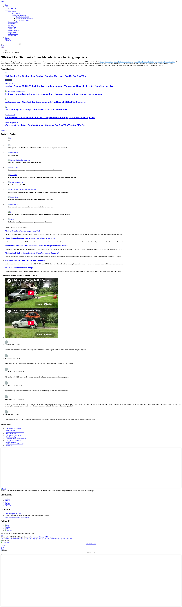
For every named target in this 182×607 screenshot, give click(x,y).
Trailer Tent (11, 29)
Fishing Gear (12, 35)
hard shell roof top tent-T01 (16, 185)
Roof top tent (12, 11)
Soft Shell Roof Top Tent (20, 538)
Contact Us (8, 41)
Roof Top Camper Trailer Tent (15, 432)
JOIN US (7, 39)
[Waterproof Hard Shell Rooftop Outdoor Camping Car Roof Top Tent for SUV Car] (11, 122)
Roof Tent (69, 538)
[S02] (9, 138)
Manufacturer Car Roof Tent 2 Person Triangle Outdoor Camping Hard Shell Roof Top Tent (50, 117)
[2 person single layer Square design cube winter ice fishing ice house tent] (13, 204)
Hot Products (34, 537)
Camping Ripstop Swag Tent (108, 62)
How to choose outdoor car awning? (19, 268)
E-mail (3, 545)
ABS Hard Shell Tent (22, 17)
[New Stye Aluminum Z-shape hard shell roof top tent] (19, 160)
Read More (8, 80)
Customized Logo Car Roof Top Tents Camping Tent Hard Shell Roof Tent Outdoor (45, 102)
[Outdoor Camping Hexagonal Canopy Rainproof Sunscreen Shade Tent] (13, 197)
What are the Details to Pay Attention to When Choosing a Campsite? (32, 253)
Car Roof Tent (51, 538)
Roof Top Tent (60, 538)
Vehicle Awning (11, 442)
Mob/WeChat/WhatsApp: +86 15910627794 (18, 517)
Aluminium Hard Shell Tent (24, 18)
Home (6, 5)
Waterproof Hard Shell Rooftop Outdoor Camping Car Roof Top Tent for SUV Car (45, 125)
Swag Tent (11, 23)
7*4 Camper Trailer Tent (13, 435)
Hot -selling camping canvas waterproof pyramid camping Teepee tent (30, 222)
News (6, 37)
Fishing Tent (12, 25)
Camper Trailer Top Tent (13, 428)
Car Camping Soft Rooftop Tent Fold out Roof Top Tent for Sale (36, 109)
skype (2, 549)
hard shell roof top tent (19, 15)
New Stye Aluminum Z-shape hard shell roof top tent (24, 162)
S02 (9, 140)
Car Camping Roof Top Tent (37, 538)
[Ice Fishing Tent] (13, 152)
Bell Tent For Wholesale (13, 440)
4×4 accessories (13, 34)
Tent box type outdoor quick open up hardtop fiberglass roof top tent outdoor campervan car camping (54, 94)
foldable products (13, 30)
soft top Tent (16, 13)
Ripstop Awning (11, 433)
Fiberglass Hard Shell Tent (24, 20)
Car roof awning (13, 22)
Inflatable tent (12, 32)
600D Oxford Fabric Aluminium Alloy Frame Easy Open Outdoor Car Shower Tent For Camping (38, 192)
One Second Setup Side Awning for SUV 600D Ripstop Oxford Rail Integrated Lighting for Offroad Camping (42, 177)
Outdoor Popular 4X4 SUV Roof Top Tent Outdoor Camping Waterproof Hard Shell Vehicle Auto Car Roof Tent (59, 86)
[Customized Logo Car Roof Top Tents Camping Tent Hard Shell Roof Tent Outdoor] (6, 99)
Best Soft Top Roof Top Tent (14, 444)
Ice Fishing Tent (13, 155)
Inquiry (3, 535)
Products (7, 10)
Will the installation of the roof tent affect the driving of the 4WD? (30, 238)
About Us (7, 6)
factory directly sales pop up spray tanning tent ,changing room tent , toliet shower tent (35, 170)
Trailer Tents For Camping (126, 62)
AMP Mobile (49, 537)
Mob (2, 547)
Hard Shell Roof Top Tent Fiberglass (146, 62)
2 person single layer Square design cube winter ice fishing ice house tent (30, 207)
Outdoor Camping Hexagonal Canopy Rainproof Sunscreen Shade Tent (30, 199)
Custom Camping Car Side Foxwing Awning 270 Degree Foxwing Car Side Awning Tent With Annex (39, 214)
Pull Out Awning (11, 437)
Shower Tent (12, 27)
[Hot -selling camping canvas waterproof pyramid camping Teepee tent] (11, 219)
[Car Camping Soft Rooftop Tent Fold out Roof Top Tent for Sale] (6, 107)
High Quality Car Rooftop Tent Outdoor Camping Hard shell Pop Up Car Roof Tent (45, 76)
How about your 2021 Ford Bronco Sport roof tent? (25, 260)
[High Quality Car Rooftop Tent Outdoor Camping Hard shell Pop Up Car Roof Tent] (6, 72)
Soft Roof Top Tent (6, 538)
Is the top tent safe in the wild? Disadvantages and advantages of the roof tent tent (36, 246)
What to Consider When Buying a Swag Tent (22, 231)
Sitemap (41, 537)
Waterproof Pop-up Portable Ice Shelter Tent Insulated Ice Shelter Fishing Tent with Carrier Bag (38, 147)
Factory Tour (12, 8)
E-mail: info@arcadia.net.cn (13, 513)
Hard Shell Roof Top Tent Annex (16, 438)
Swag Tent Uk (10, 430)
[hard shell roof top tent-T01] (16, 182)
